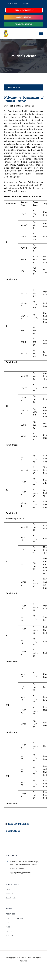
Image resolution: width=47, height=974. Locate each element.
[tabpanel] (23, 456)
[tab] (23, 87)
